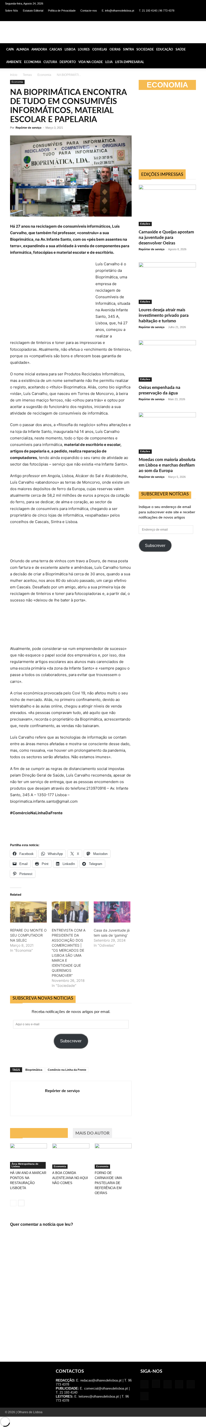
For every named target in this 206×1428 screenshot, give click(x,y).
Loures (84, 49)
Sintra (128, 49)
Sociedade (145, 49)
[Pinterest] (180, 17)
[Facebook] (156, 17)
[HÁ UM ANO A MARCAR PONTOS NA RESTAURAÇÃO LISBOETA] (28, 1156)
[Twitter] (189, 17)
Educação (164, 49)
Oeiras (115, 49)
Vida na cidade (90, 62)
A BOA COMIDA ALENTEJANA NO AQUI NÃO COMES (70, 1178)
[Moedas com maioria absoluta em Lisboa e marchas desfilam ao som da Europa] (167, 433)
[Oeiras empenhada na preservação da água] (167, 361)
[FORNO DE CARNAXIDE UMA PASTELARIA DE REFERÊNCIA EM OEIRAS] (113, 1156)
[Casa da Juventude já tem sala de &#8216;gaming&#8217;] (112, 912)
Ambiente (14, 62)
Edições (145, 223)
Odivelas (99, 49)
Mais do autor (92, 1133)
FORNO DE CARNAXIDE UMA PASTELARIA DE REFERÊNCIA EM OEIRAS (108, 1183)
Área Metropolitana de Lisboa (25, 1165)
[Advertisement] (172, 600)
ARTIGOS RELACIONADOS (39, 1133)
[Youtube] (197, 17)
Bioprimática (33, 1069)
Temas (27, 75)
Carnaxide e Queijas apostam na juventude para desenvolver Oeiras (166, 237)
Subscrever (71, 1041)
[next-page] (21, 1203)
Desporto (68, 62)
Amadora (39, 49)
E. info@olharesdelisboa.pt (118, 10)
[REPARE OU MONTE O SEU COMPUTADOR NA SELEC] (28, 912)
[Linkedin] (172, 17)
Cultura (50, 62)
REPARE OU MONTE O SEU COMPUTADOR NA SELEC (28, 935)
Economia (32, 62)
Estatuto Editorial (33, 10)
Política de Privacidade (62, 10)
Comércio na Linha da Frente (67, 1069)
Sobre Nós (11, 10)
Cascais (55, 49)
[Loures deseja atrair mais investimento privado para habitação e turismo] (167, 283)
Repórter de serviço (28, 127)
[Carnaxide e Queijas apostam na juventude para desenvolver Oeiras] (167, 205)
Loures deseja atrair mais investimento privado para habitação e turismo (164, 315)
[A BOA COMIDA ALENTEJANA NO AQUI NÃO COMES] (70, 1156)
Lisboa (70, 49)
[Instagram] (164, 17)
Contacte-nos (88, 10)
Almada (22, 49)
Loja (109, 62)
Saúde (181, 49)
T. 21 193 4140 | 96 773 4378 (156, 10)
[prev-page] (13, 1203)
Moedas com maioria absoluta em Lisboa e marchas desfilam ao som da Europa (167, 465)
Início (13, 75)
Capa (10, 49)
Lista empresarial (129, 62)
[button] (200, 49)
